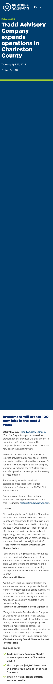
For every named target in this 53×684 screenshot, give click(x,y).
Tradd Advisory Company (33, 432)
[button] (46, 7)
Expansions (8, 19)
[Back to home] (16, 7)
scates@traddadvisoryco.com (34, 503)
